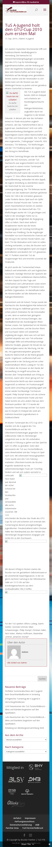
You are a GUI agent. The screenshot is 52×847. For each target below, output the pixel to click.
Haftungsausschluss (24, 821)
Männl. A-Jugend (26, 38)
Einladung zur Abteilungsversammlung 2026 (24, 728)
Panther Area (12, 828)
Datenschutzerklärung (21, 824)
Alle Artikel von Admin (17, 662)
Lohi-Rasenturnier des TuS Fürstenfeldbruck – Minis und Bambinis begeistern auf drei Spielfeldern (25, 720)
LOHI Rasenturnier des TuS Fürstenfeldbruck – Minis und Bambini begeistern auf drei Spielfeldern (25, 709)
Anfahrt (17, 818)
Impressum (30, 818)
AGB (37, 824)
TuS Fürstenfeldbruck (32, 828)
